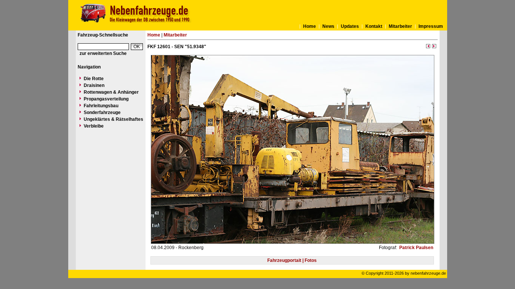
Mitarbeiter (400, 26)
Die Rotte (94, 78)
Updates (350, 26)
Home (309, 26)
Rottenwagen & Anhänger (111, 92)
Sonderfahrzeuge (102, 112)
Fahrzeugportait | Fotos (292, 260)
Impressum (430, 26)
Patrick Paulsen (415, 247)
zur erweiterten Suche (103, 53)
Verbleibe (94, 126)
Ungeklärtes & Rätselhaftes (113, 119)
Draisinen (94, 85)
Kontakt (373, 26)
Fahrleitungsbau (101, 105)
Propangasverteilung (106, 99)
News (328, 26)
